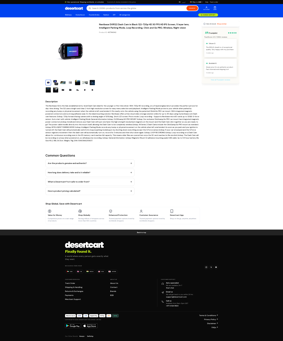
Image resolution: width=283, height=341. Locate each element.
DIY (114, 15)
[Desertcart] (74, 8)
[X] (211, 267)
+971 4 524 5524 (172, 306)
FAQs (215, 327)
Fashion (106, 15)
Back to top (141, 232)
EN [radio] (180, 2)
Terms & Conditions (208, 315)
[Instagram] (206, 267)
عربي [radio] (184, 2)
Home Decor (80, 15)
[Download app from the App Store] (90, 326)
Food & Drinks (94, 15)
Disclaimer (212, 323)
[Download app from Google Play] (73, 326)
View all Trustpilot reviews (220, 80)
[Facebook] (216, 267)
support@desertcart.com (176, 297)
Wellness (68, 15)
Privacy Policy (211, 319)
